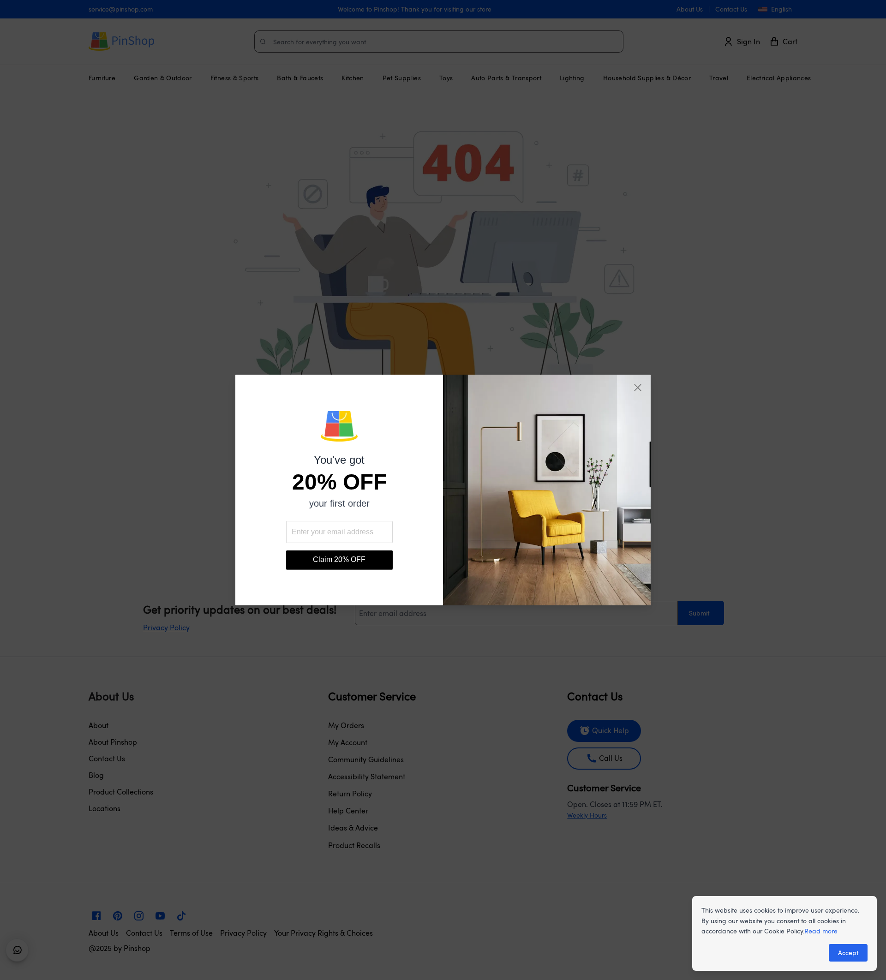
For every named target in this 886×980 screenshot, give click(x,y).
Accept (848, 952)
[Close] (637, 387)
